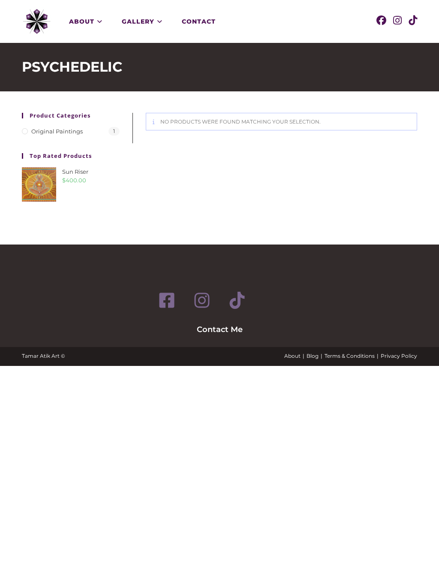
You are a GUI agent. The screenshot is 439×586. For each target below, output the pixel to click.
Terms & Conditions (350, 356)
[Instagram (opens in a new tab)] (397, 20)
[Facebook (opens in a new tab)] (381, 20)
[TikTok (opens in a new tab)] (413, 20)
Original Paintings (57, 131)
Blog (313, 356)
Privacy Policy (399, 356)
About (292, 356)
